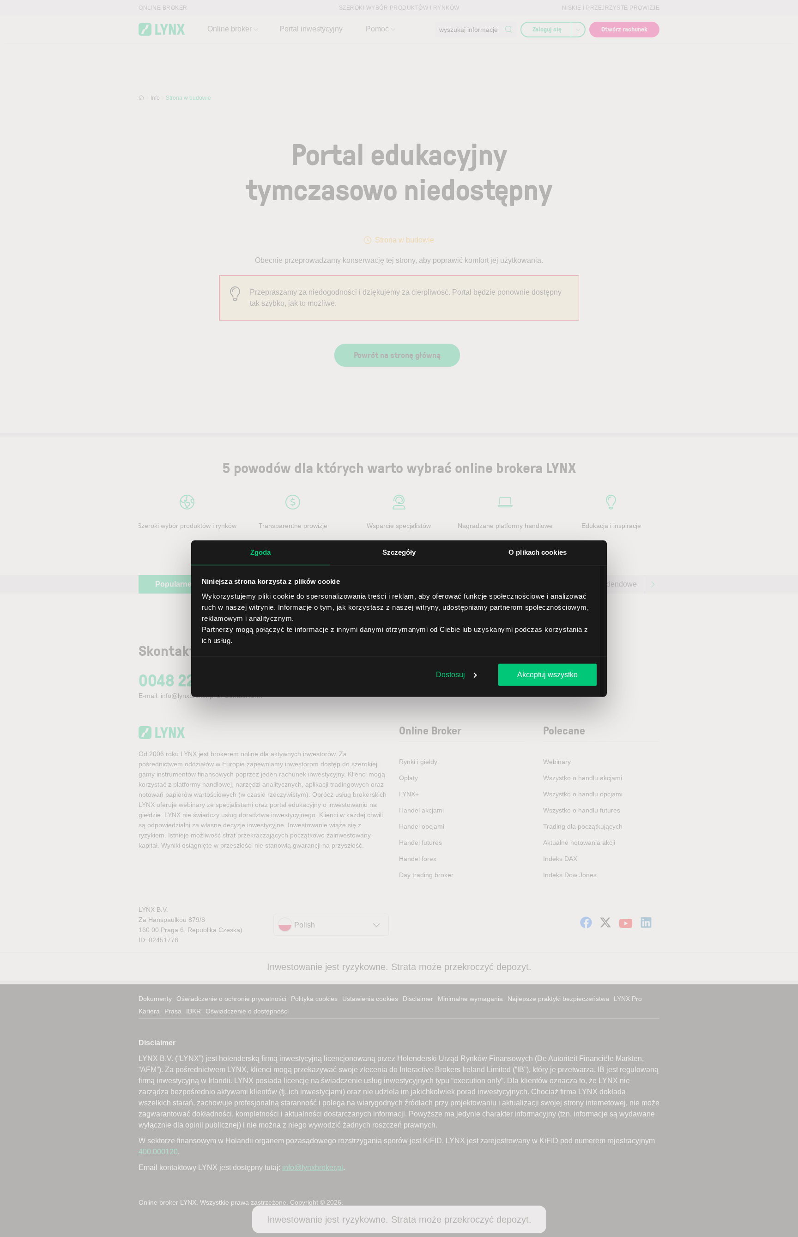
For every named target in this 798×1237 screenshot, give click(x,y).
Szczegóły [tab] (399, 552)
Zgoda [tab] (260, 552)
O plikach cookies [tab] (537, 552)
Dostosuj (450, 675)
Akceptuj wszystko (547, 675)
